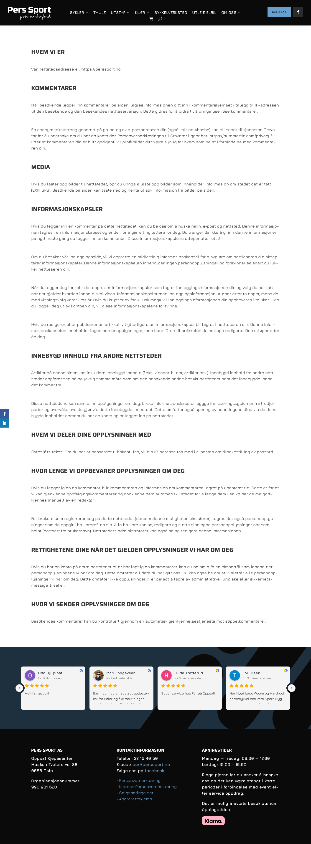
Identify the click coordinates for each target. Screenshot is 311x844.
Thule (99, 12)
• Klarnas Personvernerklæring (147, 786)
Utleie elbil (204, 12)
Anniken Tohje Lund (56, 673)
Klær (140, 12)
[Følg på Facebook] (298, 12)
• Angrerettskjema (134, 798)
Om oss (229, 12)
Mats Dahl (252, 673)
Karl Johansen (187, 673)
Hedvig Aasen (119, 673)
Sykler (77, 12)
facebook (154, 770)
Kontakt (279, 12)
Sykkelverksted (170, 12)
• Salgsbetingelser (135, 792)
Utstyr (118, 12)
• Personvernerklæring (139, 780)
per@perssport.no (151, 764)
